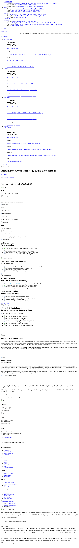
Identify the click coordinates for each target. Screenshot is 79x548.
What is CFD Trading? (51, 3)
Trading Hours (24, 11)
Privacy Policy (7, 495)
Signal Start (24, 17)
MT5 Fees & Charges (40, 14)
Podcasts (31, 23)
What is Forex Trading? (40, 3)
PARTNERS (7, 18)
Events (35, 23)
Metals (19, 10)
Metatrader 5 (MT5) (21, 6)
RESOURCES (7, 127)
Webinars (26, 23)
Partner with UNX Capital (10, 484)
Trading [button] (5, 7)
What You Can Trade (28, 3)
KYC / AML (7, 497)
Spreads (13, 11)
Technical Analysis (28, 24)
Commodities (24, 10)
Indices (30, 10)
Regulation (25, 21)
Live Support (15, 25)
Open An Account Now (6, 437)
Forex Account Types (21, 9)
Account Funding (30, 9)
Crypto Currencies (36, 10)
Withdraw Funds (32, 4)
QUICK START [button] (8, 2)
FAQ (10, 25)
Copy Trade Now (5, 303)
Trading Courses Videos (18, 23)
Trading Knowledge (18, 24)
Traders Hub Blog (8, 452)
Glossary (55, 23)
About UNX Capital (18, 3)
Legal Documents (32, 21)
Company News (27, 143)
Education (9, 146)
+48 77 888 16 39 (11, 503)
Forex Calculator (25, 16)
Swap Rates (18, 11)
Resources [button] (6, 20)
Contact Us (21, 25)
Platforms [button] (6, 13)
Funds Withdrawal (39, 9)
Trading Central (40, 16)
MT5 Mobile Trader (31, 6)
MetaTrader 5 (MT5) (15, 283)
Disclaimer (6, 493)
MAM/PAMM (17, 16)
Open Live (3, 28)
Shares (16, 10)
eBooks (51, 23)
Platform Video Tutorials (43, 23)
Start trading (4, 174)
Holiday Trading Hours (34, 11)
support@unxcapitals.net (10, 505)
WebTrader (22, 14)
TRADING (6, 68)
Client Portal (4, 31)
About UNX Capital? (9, 482)
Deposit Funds (24, 4)
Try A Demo (17, 4)
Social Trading (39, 6)
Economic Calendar (49, 24)
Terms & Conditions (9, 494)
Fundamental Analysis (38, 24)
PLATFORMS (7, 97)
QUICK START (8, 39)
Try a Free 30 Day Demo (8, 177)
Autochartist (33, 16)
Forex (12, 10)
